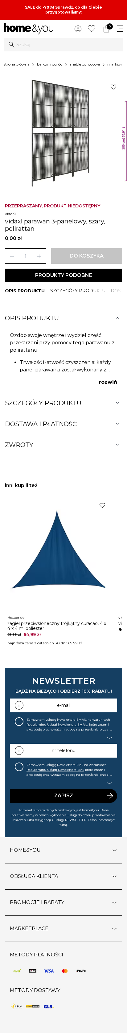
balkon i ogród (50, 64)
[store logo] (28, 28)
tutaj (63, 825)
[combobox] (63, 44)
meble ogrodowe (85, 64)
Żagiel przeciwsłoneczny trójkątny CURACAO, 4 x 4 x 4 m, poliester (56, 626)
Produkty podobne (63, 275)
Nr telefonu (64, 750)
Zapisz (63, 796)
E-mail (63, 705)
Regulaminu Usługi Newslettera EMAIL (57, 725)
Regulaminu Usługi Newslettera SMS (55, 770)
